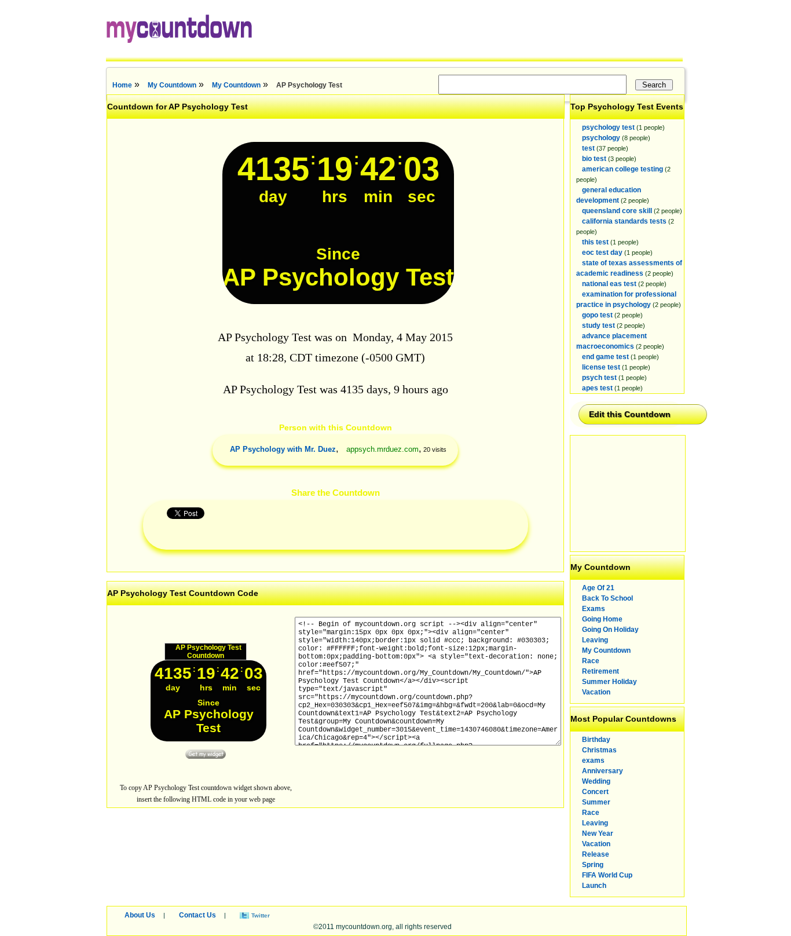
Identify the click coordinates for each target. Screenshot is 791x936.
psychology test (608, 127)
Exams (593, 609)
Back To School (607, 598)
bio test (594, 159)
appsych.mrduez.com (382, 449)
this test (595, 242)
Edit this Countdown (630, 414)
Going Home (602, 619)
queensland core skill (617, 211)
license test (601, 367)
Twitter (260, 915)
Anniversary (602, 771)
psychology (601, 138)
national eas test (609, 284)
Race (590, 661)
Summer (596, 802)
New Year (597, 833)
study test (598, 325)
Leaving (595, 640)
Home (122, 85)
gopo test (597, 315)
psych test (599, 378)
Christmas (599, 750)
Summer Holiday (609, 682)
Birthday (596, 740)
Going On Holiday (610, 630)
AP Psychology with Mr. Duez (283, 449)
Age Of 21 (598, 588)
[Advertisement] (628, 493)
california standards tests (624, 221)
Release (595, 854)
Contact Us (197, 915)
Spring (592, 865)
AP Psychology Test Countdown (208, 652)
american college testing (622, 169)
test (588, 148)
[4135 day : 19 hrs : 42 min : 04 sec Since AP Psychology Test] (338, 302)
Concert (595, 792)
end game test (605, 357)
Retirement (600, 671)
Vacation (596, 692)
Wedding (596, 781)
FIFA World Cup (607, 875)
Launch (594, 886)
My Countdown (172, 85)
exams (593, 760)
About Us (139, 915)
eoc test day (602, 252)
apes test (597, 388)
